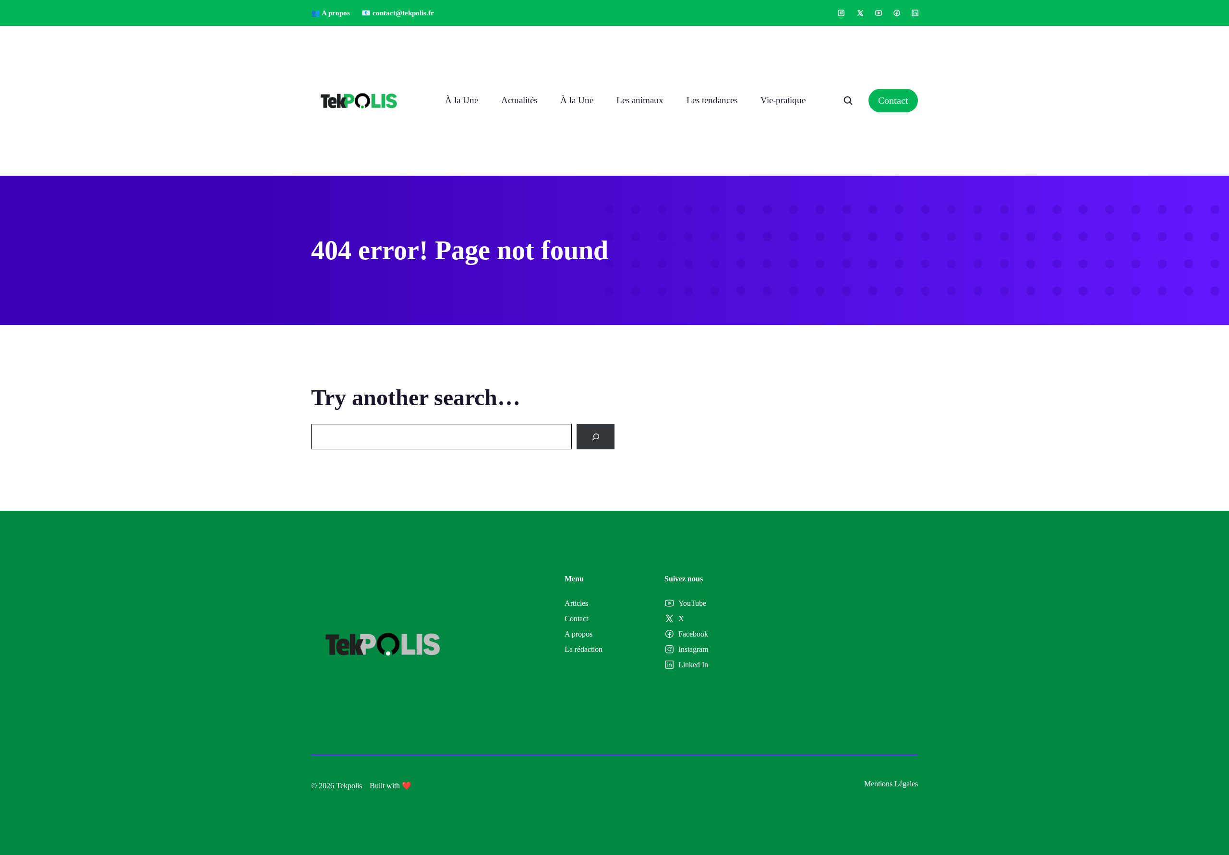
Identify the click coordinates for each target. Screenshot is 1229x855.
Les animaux (639, 100)
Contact (893, 100)
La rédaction (583, 649)
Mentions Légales (891, 784)
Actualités (519, 100)
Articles (576, 603)
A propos (578, 634)
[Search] (595, 436)
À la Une (461, 100)
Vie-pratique (783, 100)
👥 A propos (330, 13)
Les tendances (712, 100)
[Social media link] (841, 13)
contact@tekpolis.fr (403, 13)
